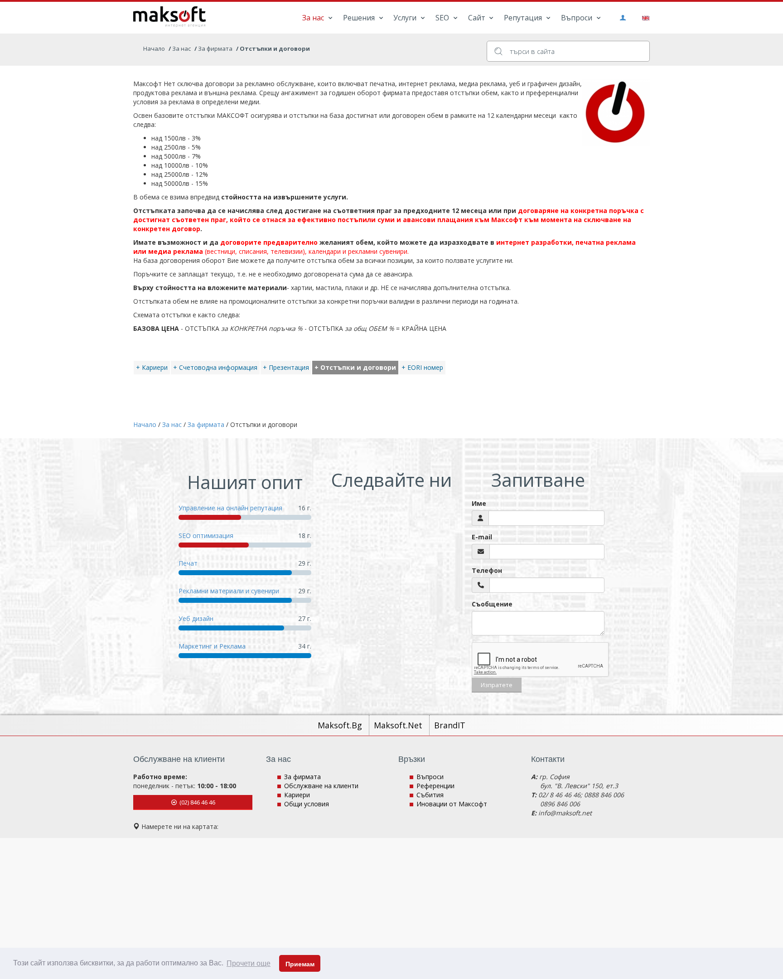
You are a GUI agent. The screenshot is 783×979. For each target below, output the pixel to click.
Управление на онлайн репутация (230, 508)
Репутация (524, 18)
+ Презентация (286, 367)
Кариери (297, 794)
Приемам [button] (299, 964)
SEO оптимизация (206, 535)
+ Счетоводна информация (215, 367)
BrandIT (449, 725)
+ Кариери (152, 367)
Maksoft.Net (399, 725)
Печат (188, 563)
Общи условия (306, 804)
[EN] (644, 17)
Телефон (487, 570)
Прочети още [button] (249, 963)
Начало (154, 48)
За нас (314, 18)
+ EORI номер (422, 367)
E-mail (482, 537)
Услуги (405, 18)
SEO (443, 18)
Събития (430, 794)
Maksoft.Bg (341, 725)
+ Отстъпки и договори (355, 367)
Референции (435, 785)
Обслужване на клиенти (321, 785)
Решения (360, 18)
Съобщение (492, 604)
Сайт (477, 18)
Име (479, 503)
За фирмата (302, 776)
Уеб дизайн (196, 618)
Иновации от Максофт (451, 804)
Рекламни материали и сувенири (229, 590)
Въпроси (577, 18)
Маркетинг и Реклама (212, 646)
